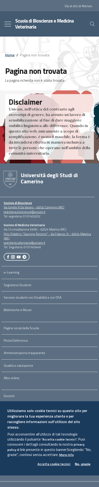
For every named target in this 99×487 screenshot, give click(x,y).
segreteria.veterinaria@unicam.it (24, 242)
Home (10, 55)
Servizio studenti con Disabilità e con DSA (32, 297)
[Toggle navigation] (8, 24)
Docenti (9, 395)
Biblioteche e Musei (18, 309)
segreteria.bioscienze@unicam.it (24, 212)
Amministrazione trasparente (24, 352)
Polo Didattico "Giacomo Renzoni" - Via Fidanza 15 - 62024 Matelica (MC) (47, 236)
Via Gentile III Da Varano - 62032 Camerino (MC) (34, 207)
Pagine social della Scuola (21, 328)
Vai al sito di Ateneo (78, 6)
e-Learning (11, 272)
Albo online (11, 377)
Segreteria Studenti (17, 285)
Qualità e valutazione (18, 365)
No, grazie (82, 464)
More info (66, 454)
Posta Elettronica (16, 340)
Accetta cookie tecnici (54, 464)
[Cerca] (92, 24)
